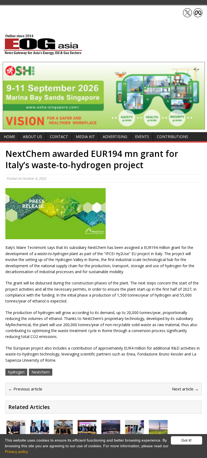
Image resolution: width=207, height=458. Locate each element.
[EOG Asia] (43, 53)
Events (142, 136)
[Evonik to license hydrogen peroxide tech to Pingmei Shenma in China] (87, 431)
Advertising (115, 136)
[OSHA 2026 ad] (104, 126)
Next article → (185, 389)
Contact (59, 136)
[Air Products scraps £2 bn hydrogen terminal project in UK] (158, 431)
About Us (32, 136)
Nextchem (41, 372)
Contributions (172, 136)
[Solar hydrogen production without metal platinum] (134, 431)
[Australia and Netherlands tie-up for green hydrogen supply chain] (39, 431)
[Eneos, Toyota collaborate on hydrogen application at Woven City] (110, 431)
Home (9, 136)
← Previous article (25, 389)
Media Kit (85, 136)
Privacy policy (16, 451)
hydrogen (16, 372)
